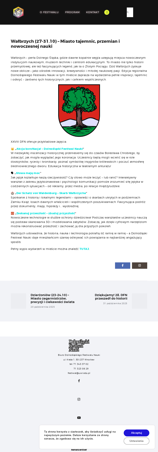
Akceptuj (136, 433)
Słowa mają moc (28, 173)
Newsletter (79, 449)
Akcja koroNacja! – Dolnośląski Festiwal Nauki (49, 149)
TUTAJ (84, 249)
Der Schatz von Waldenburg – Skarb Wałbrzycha (51, 193)
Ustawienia (136, 441)
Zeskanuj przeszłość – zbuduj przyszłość (45, 213)
